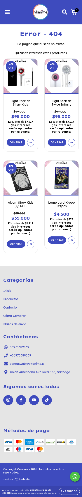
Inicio (7, 291)
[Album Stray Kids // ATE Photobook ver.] (30, 244)
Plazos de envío (14, 324)
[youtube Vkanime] (34, 400)
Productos (10, 299)
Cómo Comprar (14, 316)
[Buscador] (64, 12)
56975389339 (19, 347)
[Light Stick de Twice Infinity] (71, 142)
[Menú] (7, 12)
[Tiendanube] (17, 479)
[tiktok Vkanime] (47, 400)
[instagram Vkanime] (8, 400)
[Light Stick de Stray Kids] (30, 142)
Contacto (10, 307)
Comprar (16, 244)
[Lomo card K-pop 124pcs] (71, 240)
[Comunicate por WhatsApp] (75, 477)
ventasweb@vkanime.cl (27, 364)
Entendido (69, 491)
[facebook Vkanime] (21, 400)
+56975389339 (20, 355)
